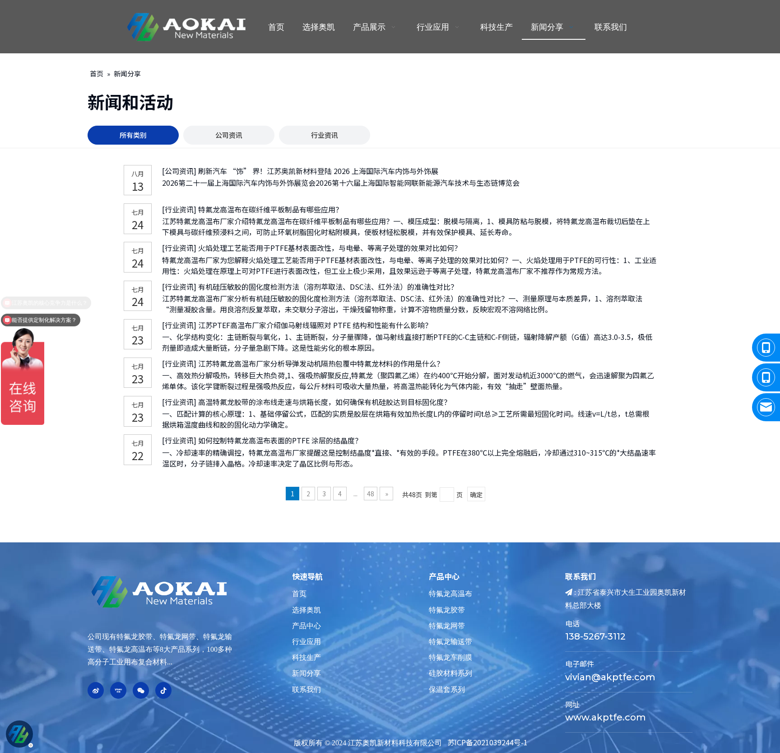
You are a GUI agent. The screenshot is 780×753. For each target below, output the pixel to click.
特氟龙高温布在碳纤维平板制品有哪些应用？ (270, 209)
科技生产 (306, 657)
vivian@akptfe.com (610, 677)
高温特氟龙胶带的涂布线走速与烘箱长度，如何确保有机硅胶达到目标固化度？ (324, 401)
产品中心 (306, 626)
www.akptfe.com (605, 717)
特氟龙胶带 (447, 610)
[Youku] (118, 690)
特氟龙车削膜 (450, 657)
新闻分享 (306, 673)
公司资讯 (228, 135)
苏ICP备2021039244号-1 (487, 742)
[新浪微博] (96, 690)
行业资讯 (324, 135)
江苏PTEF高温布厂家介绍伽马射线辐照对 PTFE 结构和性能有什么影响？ (315, 325)
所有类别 (133, 135)
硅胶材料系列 (450, 673)
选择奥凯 (306, 610)
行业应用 (306, 641)
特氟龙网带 (447, 626)
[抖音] (163, 690)
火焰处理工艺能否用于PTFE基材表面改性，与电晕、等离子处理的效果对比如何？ (329, 247)
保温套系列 (447, 689)
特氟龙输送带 (450, 641)
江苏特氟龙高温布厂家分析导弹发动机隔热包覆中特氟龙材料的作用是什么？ (321, 363)
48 (370, 493)
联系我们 (306, 689)
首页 (299, 594)
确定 (476, 494)
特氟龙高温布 (450, 594)
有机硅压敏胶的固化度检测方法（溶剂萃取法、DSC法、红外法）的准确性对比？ (328, 286)
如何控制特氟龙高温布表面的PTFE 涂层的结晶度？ (280, 440)
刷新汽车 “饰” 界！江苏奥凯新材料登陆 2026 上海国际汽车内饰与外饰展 (318, 170)
